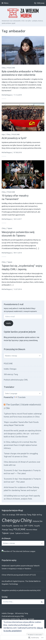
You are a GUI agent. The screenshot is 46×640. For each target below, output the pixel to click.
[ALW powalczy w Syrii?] (23, 117)
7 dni (3, 515)
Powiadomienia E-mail (13, 304)
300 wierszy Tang (11, 374)
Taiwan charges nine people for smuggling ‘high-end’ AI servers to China (21, 455)
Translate (21, 397)
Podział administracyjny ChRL (16, 380)
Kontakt (31, 619)
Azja (3, 134)
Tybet (11, 533)
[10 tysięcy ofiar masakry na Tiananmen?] (23, 174)
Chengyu (11, 520)
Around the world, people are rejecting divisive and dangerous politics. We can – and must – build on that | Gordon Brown (22, 434)
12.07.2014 (18, 289)
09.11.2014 (18, 253)
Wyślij (8, 323)
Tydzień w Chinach (22, 533)
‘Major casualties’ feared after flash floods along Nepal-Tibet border (21, 423)
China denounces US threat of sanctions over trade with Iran (22, 463)
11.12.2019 (18, 95)
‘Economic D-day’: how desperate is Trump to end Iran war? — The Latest (22, 471)
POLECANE (11, 68)
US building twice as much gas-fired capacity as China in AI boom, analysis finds (22, 497)
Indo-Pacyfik (7, 526)
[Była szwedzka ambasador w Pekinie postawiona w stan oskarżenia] (23, 50)
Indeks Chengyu (10, 369)
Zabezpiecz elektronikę (11, 619)
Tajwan (9, 228)
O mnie (24, 619)
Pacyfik (37, 526)
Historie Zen (37, 521)
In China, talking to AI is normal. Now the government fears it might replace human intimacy (20, 445)
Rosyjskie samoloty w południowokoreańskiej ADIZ (21, 590)
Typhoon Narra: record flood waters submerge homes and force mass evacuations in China (23, 415)
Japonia (16, 526)
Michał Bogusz (7, 95)
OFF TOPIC (28, 526)
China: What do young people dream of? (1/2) (19, 575)
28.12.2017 (18, 219)
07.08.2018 (18, 152)
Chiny (4, 68)
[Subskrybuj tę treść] (4, 404)
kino (21, 526)
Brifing (39, 515)
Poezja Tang (7, 529)
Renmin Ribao (31, 530)
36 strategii (10, 515)
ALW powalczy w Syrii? (14, 138)
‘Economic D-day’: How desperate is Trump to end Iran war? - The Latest (22, 480)
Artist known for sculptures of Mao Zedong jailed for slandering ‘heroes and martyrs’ (21, 488)
